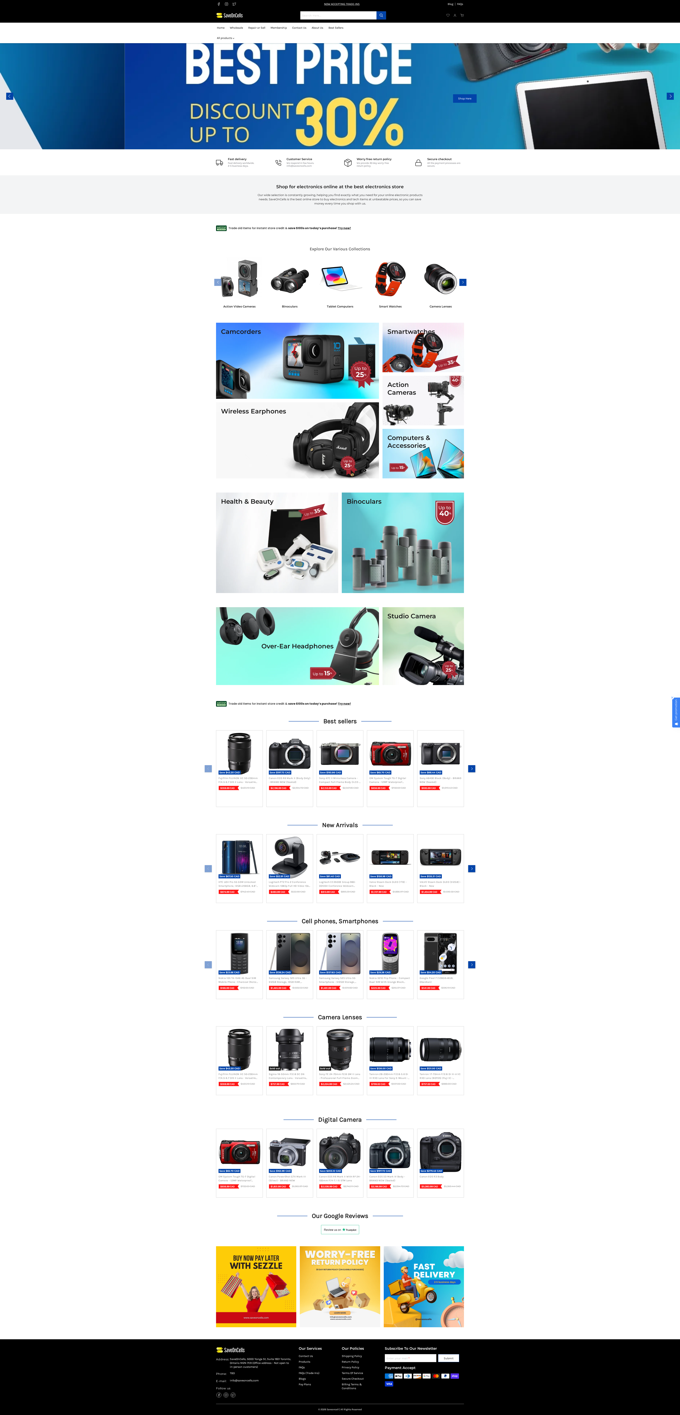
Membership (279, 27)
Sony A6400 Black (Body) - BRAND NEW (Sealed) (440, 780)
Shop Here (383, 98)
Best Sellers (335, 27)
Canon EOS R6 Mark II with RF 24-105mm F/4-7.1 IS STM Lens (340, 1178)
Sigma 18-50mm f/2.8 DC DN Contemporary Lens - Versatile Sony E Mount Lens (287, 1076)
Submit (449, 1358)
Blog (450, 4)
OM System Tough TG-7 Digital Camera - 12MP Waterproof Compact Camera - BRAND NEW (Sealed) (388, 780)
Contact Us (299, 27)
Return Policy (350, 1361)
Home (221, 27)
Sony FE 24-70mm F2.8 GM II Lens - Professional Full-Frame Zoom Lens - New (339, 1076)
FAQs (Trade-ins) (309, 1373)
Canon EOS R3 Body (432, 1176)
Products (304, 1361)
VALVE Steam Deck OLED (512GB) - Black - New (440, 884)
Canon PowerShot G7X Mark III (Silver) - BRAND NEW (287, 1178)
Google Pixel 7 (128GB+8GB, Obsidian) (436, 980)
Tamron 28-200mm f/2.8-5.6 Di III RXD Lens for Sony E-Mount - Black (388, 1076)
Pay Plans (305, 1384)
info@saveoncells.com (299, 165)
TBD (232, 1373)
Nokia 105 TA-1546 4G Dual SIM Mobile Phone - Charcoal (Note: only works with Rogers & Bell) (238, 980)
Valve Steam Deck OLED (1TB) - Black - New (388, 884)
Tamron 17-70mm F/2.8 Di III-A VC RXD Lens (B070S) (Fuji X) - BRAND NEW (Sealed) (440, 1076)
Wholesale (236, 27)
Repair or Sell (256, 27)
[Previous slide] (9, 96)
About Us (317, 27)
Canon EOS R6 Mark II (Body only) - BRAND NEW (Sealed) (289, 780)
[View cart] (462, 15)
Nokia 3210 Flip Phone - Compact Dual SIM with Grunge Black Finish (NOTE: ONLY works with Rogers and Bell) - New (389, 980)
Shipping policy (352, 1356)
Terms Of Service (352, 1373)
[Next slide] (670, 96)
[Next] (471, 768)
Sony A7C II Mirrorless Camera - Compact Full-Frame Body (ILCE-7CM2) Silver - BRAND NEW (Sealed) (339, 780)
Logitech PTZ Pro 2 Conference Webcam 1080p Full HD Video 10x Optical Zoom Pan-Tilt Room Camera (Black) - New (289, 884)
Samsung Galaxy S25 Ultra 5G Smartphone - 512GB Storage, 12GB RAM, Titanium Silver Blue (338, 980)
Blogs (302, 1378)
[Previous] (208, 768)
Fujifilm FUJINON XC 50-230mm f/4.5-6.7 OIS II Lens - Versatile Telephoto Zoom (238, 780)
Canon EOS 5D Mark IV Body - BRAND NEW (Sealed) (387, 1178)
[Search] (381, 15)
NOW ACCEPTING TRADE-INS (342, 4)
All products (225, 38)
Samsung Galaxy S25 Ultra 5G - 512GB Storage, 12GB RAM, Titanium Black (288, 980)
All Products (13, 103)
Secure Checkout (353, 1378)
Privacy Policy (350, 1367)
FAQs (460, 4)
